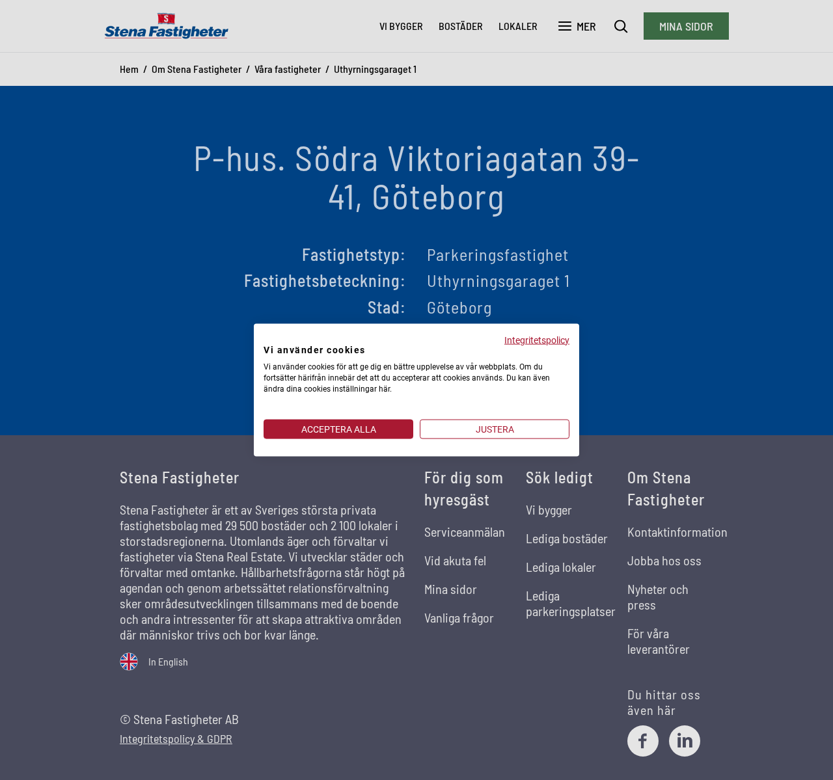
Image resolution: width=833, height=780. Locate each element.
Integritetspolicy (536, 339)
